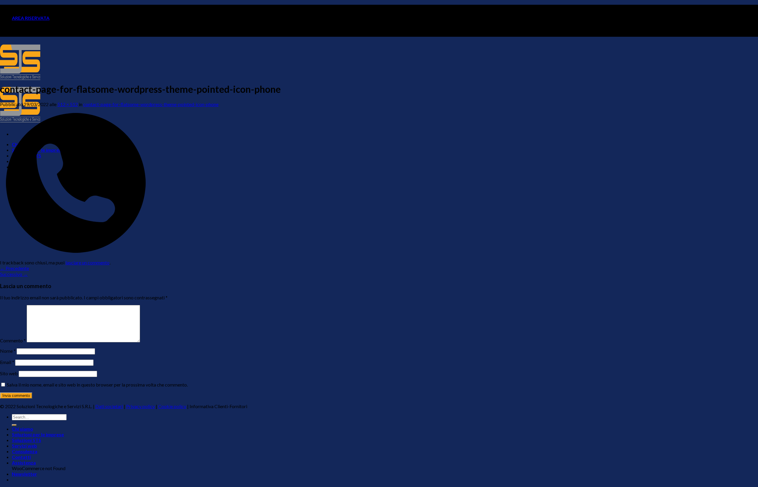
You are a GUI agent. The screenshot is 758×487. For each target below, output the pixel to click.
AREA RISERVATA (30, 18)
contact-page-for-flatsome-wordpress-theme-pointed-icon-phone (151, 104)
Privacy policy (140, 406)
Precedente (14, 268)
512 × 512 (67, 104)
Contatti (21, 457)
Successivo (14, 274)
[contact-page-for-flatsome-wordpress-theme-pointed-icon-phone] (76, 257)
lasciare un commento (87, 262)
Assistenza (24, 462)
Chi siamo (22, 429)
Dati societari (109, 406)
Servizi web (24, 445)
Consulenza (24, 451)
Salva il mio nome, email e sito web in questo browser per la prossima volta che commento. (97, 384)
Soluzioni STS (26, 440)
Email (7, 362)
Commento (13, 340)
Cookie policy (172, 406)
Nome (8, 351)
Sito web (9, 373)
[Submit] (14, 425)
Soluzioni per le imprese (38, 434)
